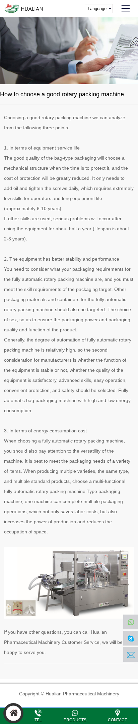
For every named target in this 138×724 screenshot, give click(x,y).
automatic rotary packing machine (88, 440)
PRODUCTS (75, 720)
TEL (38, 720)
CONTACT (117, 720)
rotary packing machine (66, 117)
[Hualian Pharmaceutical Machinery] (23, 8)
